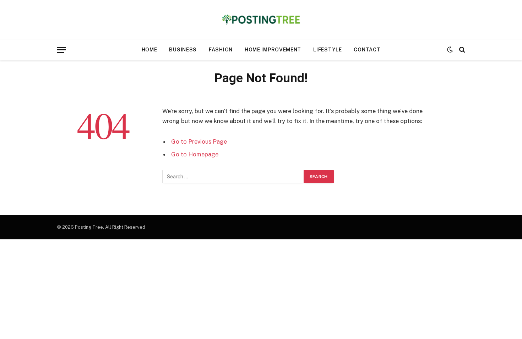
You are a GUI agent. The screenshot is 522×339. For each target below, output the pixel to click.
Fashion (221, 49)
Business (183, 49)
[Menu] (61, 50)
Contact (367, 49)
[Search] (461, 50)
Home (149, 49)
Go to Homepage (194, 154)
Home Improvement (273, 49)
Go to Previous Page (199, 141)
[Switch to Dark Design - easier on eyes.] (450, 49)
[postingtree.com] (261, 19)
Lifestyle (327, 49)
